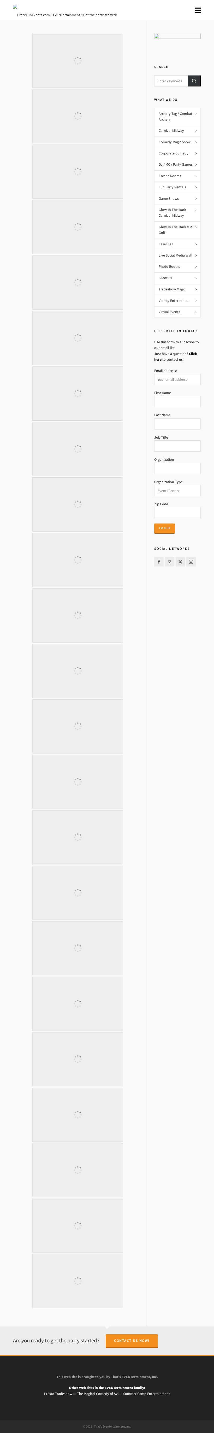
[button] (194, 80)
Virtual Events (169, 311)
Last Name (162, 415)
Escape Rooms (170, 175)
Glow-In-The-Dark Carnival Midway (172, 212)
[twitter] (180, 561)
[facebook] (159, 561)
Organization (164, 459)
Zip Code (161, 504)
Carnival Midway (171, 130)
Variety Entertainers (174, 300)
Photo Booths (169, 266)
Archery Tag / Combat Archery (175, 116)
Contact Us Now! (132, 1340)
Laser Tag (166, 244)
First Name (162, 392)
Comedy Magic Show (175, 142)
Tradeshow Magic (172, 289)
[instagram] (191, 561)
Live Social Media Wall (175, 255)
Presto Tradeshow (58, 1393)
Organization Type (168, 481)
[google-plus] (169, 561)
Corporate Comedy (173, 153)
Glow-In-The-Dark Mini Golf (176, 230)
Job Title (161, 437)
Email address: (165, 370)
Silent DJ (165, 278)
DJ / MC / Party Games (176, 164)
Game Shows (169, 198)
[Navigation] (198, 10)
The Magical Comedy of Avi (97, 1393)
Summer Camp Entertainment (146, 1393)
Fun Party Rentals (172, 187)
